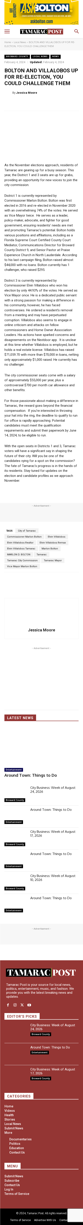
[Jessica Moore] (8, 92)
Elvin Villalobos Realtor (20, 542)
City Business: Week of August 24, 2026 (52, 790)
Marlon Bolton (50, 548)
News (55, 56)
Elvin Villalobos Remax (53, 542)
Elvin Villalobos (56, 536)
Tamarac (42, 554)
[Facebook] (33, 103)
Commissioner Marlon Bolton (24, 536)
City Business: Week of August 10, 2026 (52, 878)
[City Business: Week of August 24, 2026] (15, 794)
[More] (74, 103)
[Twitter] (43, 103)
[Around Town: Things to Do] (41, 745)
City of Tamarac (27, 530)
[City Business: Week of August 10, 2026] (15, 882)
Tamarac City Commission (22, 560)
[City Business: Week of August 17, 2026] (15, 838)
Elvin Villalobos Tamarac (21, 548)
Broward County (17, 56)
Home (7, 42)
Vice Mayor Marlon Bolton (22, 566)
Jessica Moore (26, 92)
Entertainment (14, 769)
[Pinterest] (53, 103)
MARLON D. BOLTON (18, 554)
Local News (20, 42)
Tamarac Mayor (53, 560)
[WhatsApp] (63, 103)
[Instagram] (15, 1005)
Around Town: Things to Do (30, 775)
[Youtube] (29, 1005)
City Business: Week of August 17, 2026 (52, 833)
